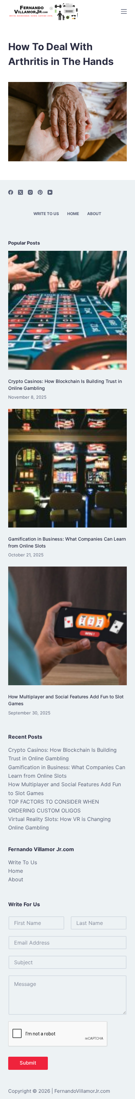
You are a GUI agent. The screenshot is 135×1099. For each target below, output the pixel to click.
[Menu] (124, 11)
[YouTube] (50, 192)
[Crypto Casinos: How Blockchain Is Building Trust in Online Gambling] (67, 310)
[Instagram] (30, 192)
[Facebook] (10, 192)
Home (73, 213)
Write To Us (46, 213)
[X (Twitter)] (20, 192)
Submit (28, 1063)
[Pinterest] (40, 192)
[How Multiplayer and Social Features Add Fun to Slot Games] (67, 626)
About (94, 213)
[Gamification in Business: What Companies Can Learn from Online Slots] (67, 468)
